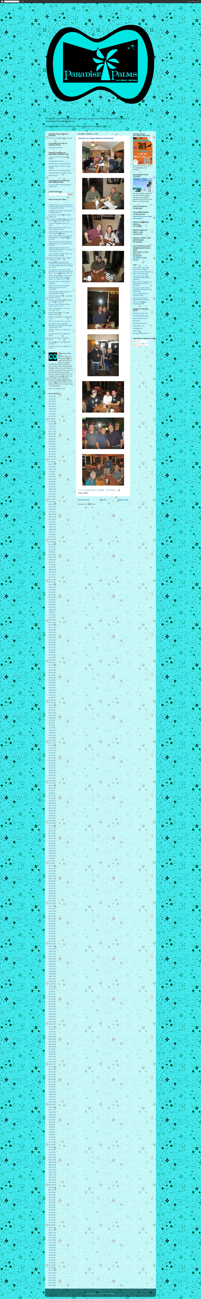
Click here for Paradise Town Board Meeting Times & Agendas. (142, 283)
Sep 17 (51, 712)
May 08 (51, 481)
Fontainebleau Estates (56, 161)
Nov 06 (51, 456)
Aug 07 (51, 469)
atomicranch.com (138, 326)
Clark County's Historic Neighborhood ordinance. (141, 298)
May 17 (51, 805)
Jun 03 (51, 399)
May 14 (51, 479)
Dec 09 (51, 449)
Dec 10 (51, 1278)
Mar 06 (51, 745)
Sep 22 (51, 1097)
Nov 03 (51, 544)
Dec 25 (51, 1273)
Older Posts (123, 500)
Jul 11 (51, 1026)
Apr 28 (51, 1195)
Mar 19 (51, 743)
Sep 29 (51, 944)
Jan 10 (51, 1265)
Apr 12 (51, 888)
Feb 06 (51, 444)
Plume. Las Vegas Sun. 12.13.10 (59, 321)
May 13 (51, 401)
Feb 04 (51, 409)
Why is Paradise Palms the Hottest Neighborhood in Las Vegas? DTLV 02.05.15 (60, 243)
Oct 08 (51, 419)
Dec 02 (51, 594)
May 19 (51, 1167)
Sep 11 (51, 1099)
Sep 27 (51, 1092)
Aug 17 (51, 976)
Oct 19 (51, 547)
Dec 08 (51, 542)
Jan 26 (51, 1255)
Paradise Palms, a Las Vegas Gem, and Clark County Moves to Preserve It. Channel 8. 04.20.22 (61, 206)
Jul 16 (51, 471)
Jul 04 (51, 426)
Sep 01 (51, 1019)
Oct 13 (51, 549)
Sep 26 (51, 464)
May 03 (51, 808)
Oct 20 (51, 1089)
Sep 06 (51, 785)
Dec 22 (51, 916)
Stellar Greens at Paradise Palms (60, 170)
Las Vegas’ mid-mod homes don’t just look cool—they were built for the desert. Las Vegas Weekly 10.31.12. (61, 271)
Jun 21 (51, 866)
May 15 (51, 1044)
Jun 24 (51, 665)
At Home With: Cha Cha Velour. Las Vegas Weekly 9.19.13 (60, 254)
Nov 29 (51, 1283)
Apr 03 (51, 486)
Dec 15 (51, 1069)
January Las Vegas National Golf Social (95, 138)
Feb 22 (51, 537)
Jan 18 (51, 1257)
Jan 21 (51, 692)
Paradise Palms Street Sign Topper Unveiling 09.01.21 (60, 211)
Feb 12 (51, 1242)
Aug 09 (51, 1114)
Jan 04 (51, 831)
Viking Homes (53, 175)
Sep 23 (51, 1094)
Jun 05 (51, 476)
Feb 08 (51, 823)
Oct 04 (51, 770)
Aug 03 (51, 856)
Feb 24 (51, 1237)
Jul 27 (51, 989)
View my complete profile (57, 388)
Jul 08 (51, 612)
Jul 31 (51, 1119)
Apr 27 (51, 1197)
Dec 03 (51, 411)
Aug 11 (51, 1109)
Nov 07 (51, 1077)
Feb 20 (51, 539)
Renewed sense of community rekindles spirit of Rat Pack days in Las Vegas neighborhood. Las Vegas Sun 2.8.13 (61, 264)
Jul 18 (51, 790)
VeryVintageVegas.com (140, 316)
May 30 (51, 803)
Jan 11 (51, 695)
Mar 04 (51, 630)
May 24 (51, 1041)
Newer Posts (84, 500)
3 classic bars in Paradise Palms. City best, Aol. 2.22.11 (59, 305)
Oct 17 (51, 763)
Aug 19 (51, 657)
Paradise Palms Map (55, 147)
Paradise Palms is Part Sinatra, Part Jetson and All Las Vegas (60, 232)
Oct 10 (51, 499)
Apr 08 (51, 625)
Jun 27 (51, 795)
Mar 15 (51, 579)
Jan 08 (51, 446)
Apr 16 (51, 404)
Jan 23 (51, 825)
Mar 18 (51, 680)
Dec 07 (51, 836)
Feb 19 (51, 632)
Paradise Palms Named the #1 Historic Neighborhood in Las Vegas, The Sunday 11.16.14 (61, 249)
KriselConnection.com (140, 313)
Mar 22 (51, 893)
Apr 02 (51, 439)
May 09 (51, 1180)
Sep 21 (51, 951)
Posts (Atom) (91, 504)
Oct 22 (51, 705)
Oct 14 (51, 600)
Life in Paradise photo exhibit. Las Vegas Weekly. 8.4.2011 (60, 292)
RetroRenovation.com (140, 323)
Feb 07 (51, 750)
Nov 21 (51, 1072)
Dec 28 (51, 833)
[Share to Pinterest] (87, 493)
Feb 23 (51, 901)
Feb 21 (51, 1059)
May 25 (51, 1039)
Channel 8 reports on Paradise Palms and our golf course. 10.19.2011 (59, 287)
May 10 (51, 1177)
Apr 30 (51, 1049)
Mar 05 (51, 441)
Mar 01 (51, 1235)
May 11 (51, 1175)
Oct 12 (51, 765)
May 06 (51, 620)
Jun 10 (51, 800)
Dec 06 (51, 496)
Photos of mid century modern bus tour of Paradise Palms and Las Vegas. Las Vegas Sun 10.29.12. (60, 277)
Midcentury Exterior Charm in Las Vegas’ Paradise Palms (60, 228)
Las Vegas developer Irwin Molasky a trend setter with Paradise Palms (61, 220)
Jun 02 (51, 567)
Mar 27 (51, 1230)
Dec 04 (51, 451)
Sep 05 (51, 504)
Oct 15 (51, 416)
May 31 (51, 876)
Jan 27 (51, 1252)
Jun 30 (51, 615)
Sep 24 (51, 949)
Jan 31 (51, 1064)
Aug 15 (51, 1107)
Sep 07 (51, 853)
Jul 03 (51, 474)
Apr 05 (51, 436)
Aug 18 (51, 607)
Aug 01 (51, 527)
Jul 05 (51, 793)
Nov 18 (51, 414)
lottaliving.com (137, 328)
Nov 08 (51, 760)
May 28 (51, 514)
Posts (137, 341)
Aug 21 (51, 1021)
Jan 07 (51, 640)
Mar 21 (51, 818)
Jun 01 (51, 1001)
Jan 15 (51, 1067)
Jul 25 (51, 1122)
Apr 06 (51, 891)
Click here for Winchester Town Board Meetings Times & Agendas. (142, 289)
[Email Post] (118, 490)
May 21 (51, 517)
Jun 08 (51, 871)
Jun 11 (51, 730)
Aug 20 (51, 974)
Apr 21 (51, 622)
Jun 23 (51, 996)
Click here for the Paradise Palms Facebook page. (142, 272)
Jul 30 (51, 720)
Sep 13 (51, 848)
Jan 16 (51, 753)
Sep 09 (51, 851)
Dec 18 (51, 519)
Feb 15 (51, 584)
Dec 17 (51, 1275)
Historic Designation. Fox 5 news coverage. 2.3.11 (59, 309)
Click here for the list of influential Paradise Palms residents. (141, 277)
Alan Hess (136, 321)
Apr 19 (51, 886)
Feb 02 (51, 908)
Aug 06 (51, 424)
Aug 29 (51, 1104)
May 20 (51, 529)
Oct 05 (51, 843)
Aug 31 (51, 557)
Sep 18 (51, 1014)
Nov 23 (51, 1285)
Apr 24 (51, 883)
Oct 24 (51, 459)
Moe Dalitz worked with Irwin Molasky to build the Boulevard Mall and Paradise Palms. (60, 325)
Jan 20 (51, 637)
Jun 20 (51, 798)
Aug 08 (51, 509)
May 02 (51, 1046)
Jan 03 (51, 755)
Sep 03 (51, 421)
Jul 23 (51, 723)
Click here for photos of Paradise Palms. (140, 294)
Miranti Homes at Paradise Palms (60, 163)
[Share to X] (83, 493)
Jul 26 (51, 858)
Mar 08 (51, 534)
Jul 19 (51, 861)
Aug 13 (51, 979)
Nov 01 (51, 1009)
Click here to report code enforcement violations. (141, 268)
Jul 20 (51, 991)
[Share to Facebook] (85, 493)
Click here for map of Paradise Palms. (140, 303)
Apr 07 (51, 577)
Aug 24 (51, 969)
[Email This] (79, 493)
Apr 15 (51, 675)
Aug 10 (51, 1112)
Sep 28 (51, 778)
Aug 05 (51, 609)
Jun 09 (51, 1147)
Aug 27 (51, 966)
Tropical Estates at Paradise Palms (60, 173)
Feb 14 (51, 1062)
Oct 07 (51, 602)
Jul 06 (51, 863)
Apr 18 (51, 813)
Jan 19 (51, 589)
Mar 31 (51, 489)
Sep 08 (51, 554)
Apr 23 (51, 1207)
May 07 (51, 434)
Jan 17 (51, 828)
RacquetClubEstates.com (141, 333)
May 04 (51, 881)
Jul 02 (51, 662)
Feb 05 (51, 690)
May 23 (51, 1160)
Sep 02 (51, 507)
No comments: (111, 490)
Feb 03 (51, 587)
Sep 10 (51, 502)
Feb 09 (51, 687)
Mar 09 (51, 896)
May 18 (51, 569)
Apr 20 (51, 484)
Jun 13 (51, 1034)
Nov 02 (51, 396)
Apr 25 (51, 810)
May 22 (51, 1162)
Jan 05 (51, 913)
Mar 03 (51, 406)
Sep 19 (51, 783)
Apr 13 (51, 1217)
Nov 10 (51, 1006)
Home (103, 500)
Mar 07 (51, 1056)
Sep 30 (51, 775)
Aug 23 (51, 971)
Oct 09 (51, 707)
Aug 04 (51, 559)
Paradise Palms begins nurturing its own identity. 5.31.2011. (60, 301)
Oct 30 (51, 1087)
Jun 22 (51, 564)
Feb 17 (51, 906)
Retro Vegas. (137, 331)
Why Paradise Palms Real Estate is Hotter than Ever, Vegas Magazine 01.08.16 (60, 237)
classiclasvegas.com (139, 318)
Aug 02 (51, 788)
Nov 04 (51, 597)
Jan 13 (51, 1262)
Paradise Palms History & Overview (60, 138)
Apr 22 (51, 1210)
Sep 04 (51, 466)
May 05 (51, 572)
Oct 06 (51, 552)
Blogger (112, 1293)
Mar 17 (51, 627)
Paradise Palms (65, 353)
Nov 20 (51, 454)
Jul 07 (51, 562)
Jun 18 (51, 727)
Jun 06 (51, 1149)
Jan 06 (51, 592)
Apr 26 (51, 1200)
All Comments (140, 345)
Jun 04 (51, 429)
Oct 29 (51, 926)
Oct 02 (51, 461)
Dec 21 (51, 494)
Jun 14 (51, 868)
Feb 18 (51, 685)
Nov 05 (51, 645)
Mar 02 (51, 898)
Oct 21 (51, 647)
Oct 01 (51, 941)
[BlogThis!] (81, 493)
